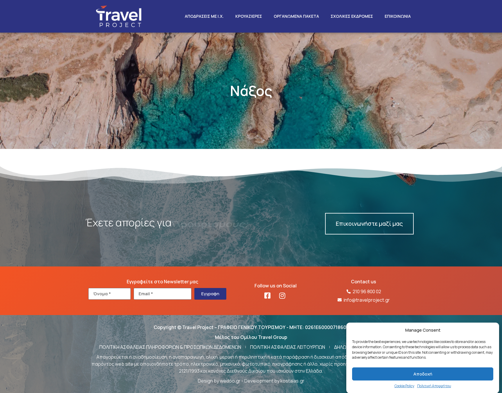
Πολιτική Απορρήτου (434, 385)
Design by (209, 381)
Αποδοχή (422, 374)
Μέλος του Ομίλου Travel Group (251, 337)
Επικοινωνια (398, 16)
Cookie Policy (404, 385)
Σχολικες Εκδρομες (352, 16)
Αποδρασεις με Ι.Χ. (204, 16)
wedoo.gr (230, 381)
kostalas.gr (292, 381)
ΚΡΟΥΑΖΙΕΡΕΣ (248, 16)
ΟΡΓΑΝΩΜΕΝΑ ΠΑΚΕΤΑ (296, 16)
